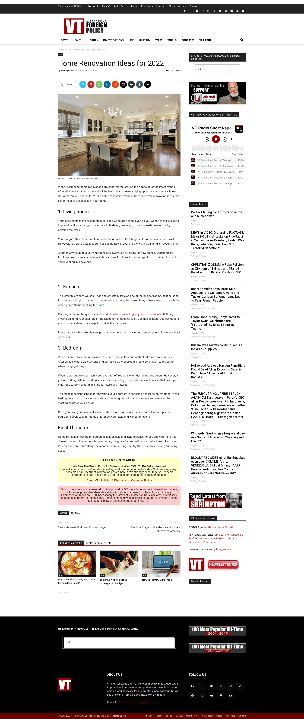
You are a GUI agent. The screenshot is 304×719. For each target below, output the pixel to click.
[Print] (131, 84)
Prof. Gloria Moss (199, 538)
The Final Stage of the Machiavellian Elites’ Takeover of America (155, 529)
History (92, 40)
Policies (124, 6)
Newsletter (161, 6)
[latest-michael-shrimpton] (215, 507)
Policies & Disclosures (115, 480)
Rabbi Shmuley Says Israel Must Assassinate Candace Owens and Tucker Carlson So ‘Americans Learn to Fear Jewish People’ (217, 294)
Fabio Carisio (221, 534)
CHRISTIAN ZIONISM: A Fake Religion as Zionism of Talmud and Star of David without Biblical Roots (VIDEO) (217, 268)
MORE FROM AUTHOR (98, 543)
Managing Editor (69, 70)
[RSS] (214, 11)
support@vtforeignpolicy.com (138, 702)
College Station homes (130, 380)
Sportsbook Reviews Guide (98, 715)
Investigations (113, 40)
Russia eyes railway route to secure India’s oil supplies (216, 347)
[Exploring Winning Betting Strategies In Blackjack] (119, 564)
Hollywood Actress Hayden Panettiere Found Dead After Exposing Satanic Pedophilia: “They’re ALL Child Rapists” (218, 371)
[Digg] (147, 84)
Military (144, 40)
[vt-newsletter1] (215, 570)
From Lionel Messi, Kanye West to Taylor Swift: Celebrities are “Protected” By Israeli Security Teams (215, 322)
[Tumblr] (139, 84)
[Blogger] (185, 11)
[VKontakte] (231, 11)
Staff (116, 6)
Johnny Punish (222, 549)
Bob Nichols (210, 542)
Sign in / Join (93, 6)
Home (61, 49)
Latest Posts (198, 204)
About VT (106, 6)
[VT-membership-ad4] (217, 103)
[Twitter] (226, 11)
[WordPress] (237, 11)
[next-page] (66, 590)
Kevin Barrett (225, 527)
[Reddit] (202, 11)
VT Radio (205, 40)
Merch (172, 6)
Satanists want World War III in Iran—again (82, 527)
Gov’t (64, 40)
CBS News (75, 513)
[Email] (123, 84)
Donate (134, 6)
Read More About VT (153, 694)
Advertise (182, 6)
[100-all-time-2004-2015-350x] (217, 635)
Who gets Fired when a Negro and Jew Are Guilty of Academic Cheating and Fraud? (218, 437)
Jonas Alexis (207, 527)
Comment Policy (141, 480)
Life (131, 40)
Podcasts (188, 40)
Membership (147, 6)
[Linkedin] (107, 84)
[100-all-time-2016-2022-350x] (217, 652)
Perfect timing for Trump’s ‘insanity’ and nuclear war (217, 214)
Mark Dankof (218, 538)
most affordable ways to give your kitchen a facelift (133, 314)
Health (78, 40)
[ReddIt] (115, 84)
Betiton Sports (119, 715)
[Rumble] (208, 11)
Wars (159, 40)
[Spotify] (220, 11)
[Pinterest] (90, 84)
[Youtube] (243, 11)
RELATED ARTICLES (71, 543)
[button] (242, 40)
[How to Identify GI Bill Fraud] (161, 564)
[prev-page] (60, 590)
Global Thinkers (199, 581)
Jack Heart (237, 534)
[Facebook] (191, 11)
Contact (193, 6)
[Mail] (197, 11)
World (172, 40)
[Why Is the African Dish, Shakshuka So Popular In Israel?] (77, 564)
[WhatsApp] (99, 84)
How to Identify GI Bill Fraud (157, 580)
